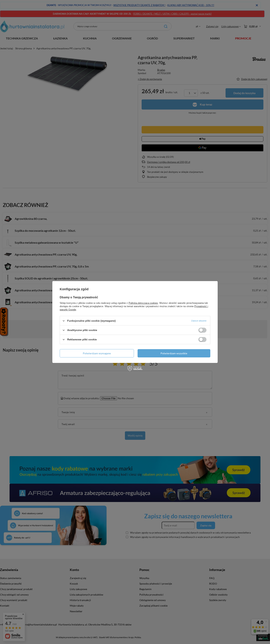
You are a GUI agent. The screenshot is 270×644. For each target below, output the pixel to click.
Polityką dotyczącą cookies (143, 303)
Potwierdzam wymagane (97, 353)
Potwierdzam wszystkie (174, 353)
